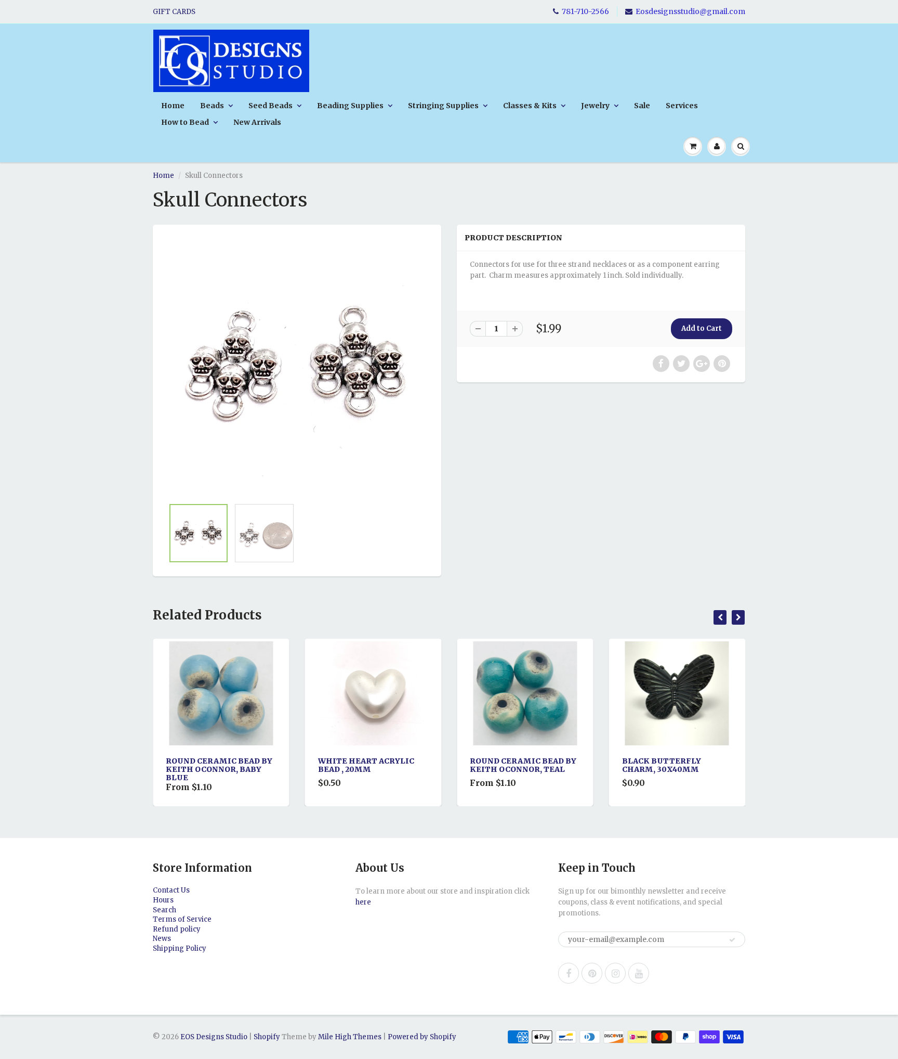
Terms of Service (182, 919)
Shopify (267, 1036)
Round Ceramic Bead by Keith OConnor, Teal (523, 765)
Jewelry (595, 105)
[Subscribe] (732, 940)
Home (172, 105)
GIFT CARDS (174, 11)
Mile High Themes (349, 1036)
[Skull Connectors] (297, 366)
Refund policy (177, 929)
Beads (212, 105)
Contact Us (171, 890)
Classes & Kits (530, 105)
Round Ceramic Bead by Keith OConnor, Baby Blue (219, 769)
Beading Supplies (350, 105)
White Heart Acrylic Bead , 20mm (366, 765)
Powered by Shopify (422, 1036)
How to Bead (185, 122)
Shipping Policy (179, 948)
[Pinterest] (592, 973)
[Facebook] (568, 973)
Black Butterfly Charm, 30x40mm (661, 765)
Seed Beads (270, 105)
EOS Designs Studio (213, 1036)
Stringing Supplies (443, 105)
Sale (642, 105)
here (363, 902)
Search (164, 910)
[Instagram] (615, 973)
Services (682, 105)
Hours (163, 900)
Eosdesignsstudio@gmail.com (690, 11)
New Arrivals (257, 122)
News (162, 938)
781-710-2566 (585, 11)
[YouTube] (638, 973)
